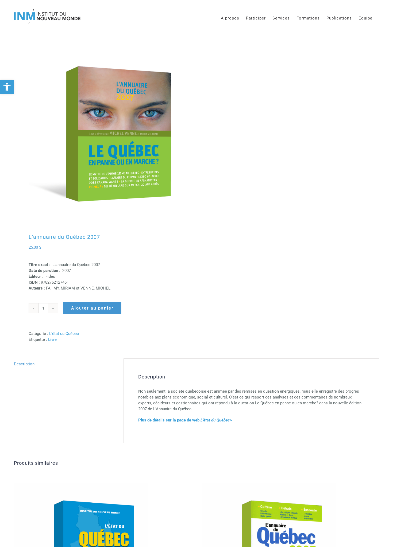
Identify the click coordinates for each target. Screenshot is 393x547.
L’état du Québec (64, 333)
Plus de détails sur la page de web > (185, 420)
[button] (7, 87)
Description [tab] (24, 364)
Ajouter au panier (92, 308)
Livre (52, 339)
